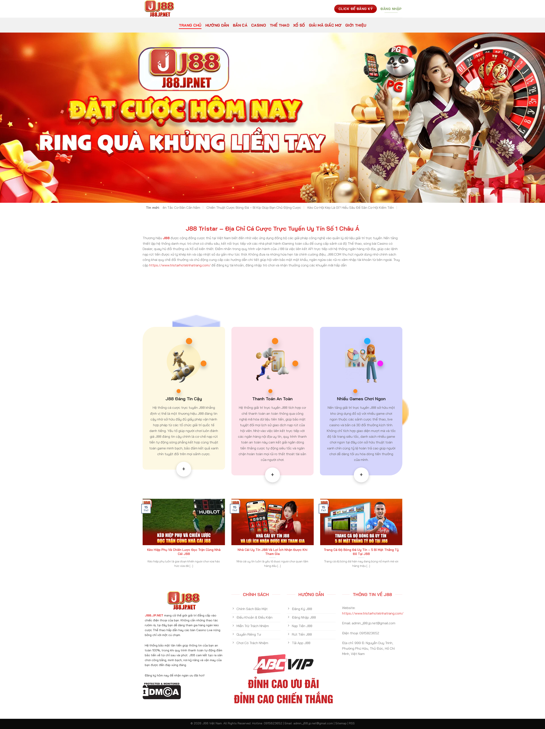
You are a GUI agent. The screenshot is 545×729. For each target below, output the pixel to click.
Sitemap (341, 723)
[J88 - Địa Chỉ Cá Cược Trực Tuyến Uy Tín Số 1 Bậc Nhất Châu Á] (161, 9)
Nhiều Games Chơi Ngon (361, 398)
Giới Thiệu (355, 25)
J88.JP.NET (154, 615)
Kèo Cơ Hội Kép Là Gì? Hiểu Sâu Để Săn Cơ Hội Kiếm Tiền (217, 207)
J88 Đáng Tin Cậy (183, 398)
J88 (166, 238)
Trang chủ (190, 25)
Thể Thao (279, 25)
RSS (352, 723)
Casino (258, 25)
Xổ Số (299, 25)
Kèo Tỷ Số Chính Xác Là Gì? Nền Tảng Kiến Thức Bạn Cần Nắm (314, 207)
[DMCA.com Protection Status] (162, 690)
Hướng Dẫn (217, 25)
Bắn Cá (240, 25)
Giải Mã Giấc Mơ (325, 25)
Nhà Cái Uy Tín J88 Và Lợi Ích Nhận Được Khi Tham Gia (272, 552)
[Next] (403, 538)
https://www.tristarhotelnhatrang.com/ (180, 265)
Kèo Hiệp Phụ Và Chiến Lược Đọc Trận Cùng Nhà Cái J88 (184, 552)
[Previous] (142, 538)
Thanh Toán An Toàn (272, 398)
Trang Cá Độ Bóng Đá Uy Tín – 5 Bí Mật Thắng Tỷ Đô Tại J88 (361, 552)
